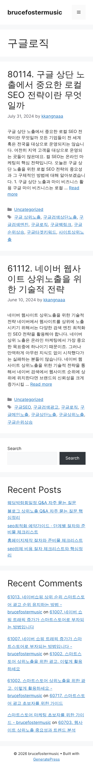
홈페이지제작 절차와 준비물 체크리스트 (45, 540)
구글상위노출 (71, 414)
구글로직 (39, 224)
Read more (41, 384)
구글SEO (22, 407)
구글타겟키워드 (41, 232)
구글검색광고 (46, 407)
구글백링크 (60, 224)
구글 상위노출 (27, 217)
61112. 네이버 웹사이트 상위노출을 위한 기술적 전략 (44, 278)
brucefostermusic (34, 12)
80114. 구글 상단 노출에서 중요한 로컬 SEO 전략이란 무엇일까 (46, 89)
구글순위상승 (20, 422)
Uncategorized (28, 209)
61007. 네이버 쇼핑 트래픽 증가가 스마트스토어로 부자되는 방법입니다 (45, 619)
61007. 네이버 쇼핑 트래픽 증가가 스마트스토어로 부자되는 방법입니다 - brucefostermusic (44, 646)
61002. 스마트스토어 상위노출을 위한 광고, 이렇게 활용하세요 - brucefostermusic (46, 688)
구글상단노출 (43, 414)
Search (14, 448)
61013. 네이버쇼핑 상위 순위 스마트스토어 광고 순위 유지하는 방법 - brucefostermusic (46, 604)
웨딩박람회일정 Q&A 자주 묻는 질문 (41, 502)
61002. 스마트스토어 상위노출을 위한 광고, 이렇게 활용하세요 (44, 661)
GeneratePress (46, 759)
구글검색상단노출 (60, 217)
